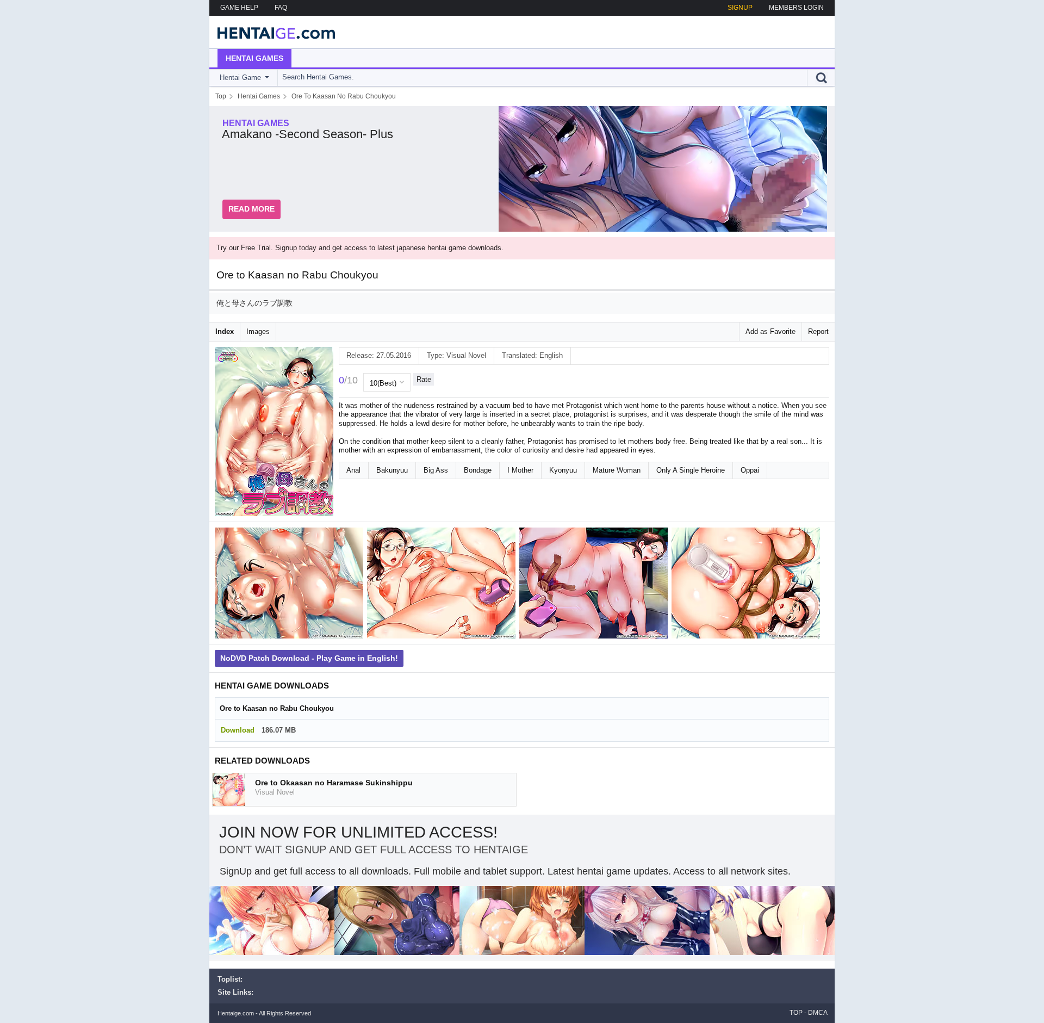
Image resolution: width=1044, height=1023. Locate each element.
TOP (796, 1012)
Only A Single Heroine (690, 470)
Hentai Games (254, 58)
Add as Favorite (770, 331)
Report (818, 331)
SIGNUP (740, 7)
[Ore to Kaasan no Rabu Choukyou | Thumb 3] (595, 585)
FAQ (281, 7)
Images (258, 331)
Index (224, 331)
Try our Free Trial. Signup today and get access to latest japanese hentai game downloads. (360, 248)
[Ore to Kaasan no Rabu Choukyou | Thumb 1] (291, 585)
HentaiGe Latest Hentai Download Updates (272, 32)
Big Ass (436, 470)
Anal (353, 470)
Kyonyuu (563, 470)
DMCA (818, 1012)
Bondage (478, 470)
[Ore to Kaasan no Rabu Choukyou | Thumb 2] (443, 585)
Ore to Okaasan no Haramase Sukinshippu (334, 782)
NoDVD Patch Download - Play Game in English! (309, 658)
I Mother (520, 470)
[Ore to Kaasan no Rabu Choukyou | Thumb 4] (748, 585)
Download (237, 730)
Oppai (750, 470)
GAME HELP (239, 7)
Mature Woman (617, 470)
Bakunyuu (392, 470)
